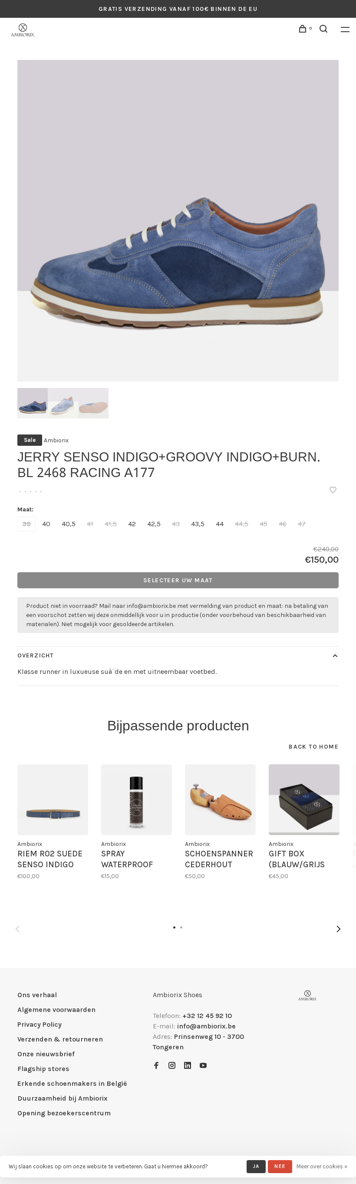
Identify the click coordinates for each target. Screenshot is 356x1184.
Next (338, 929)
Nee (280, 1166)
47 (302, 524)
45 (263, 524)
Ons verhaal (37, 995)
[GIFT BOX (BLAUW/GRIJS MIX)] (304, 799)
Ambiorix (56, 440)
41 (90, 524)
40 (46, 524)
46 (283, 524)
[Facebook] (156, 1066)
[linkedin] (187, 1066)
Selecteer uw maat (178, 580)
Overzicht (35, 655)
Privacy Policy (39, 1024)
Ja (256, 1166)
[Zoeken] (325, 30)
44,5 (241, 524)
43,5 (197, 524)
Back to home (314, 746)
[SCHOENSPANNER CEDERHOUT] (220, 799)
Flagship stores (43, 1069)
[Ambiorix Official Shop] (307, 996)
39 (26, 524)
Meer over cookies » (322, 1166)
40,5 (69, 524)
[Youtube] (203, 1066)
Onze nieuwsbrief (46, 1054)
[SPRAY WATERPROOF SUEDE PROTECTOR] (136, 799)
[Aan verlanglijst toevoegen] (333, 491)
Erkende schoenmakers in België (72, 1083)
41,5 (111, 524)
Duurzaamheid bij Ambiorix (62, 1098)
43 (176, 524)
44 (220, 524)
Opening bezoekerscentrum (64, 1113)
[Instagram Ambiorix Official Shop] (171, 1066)
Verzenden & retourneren (60, 1039)
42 (132, 524)
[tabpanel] (178, 220)
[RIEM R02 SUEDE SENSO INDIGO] (52, 799)
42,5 (154, 524)
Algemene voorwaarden (56, 1009)
